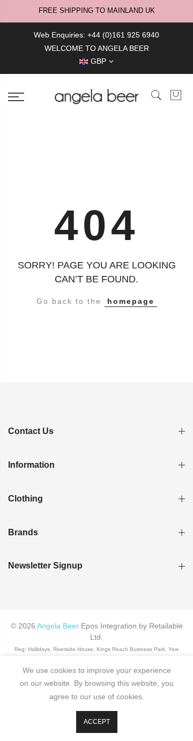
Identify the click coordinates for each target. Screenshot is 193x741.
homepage (130, 301)
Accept (97, 721)
